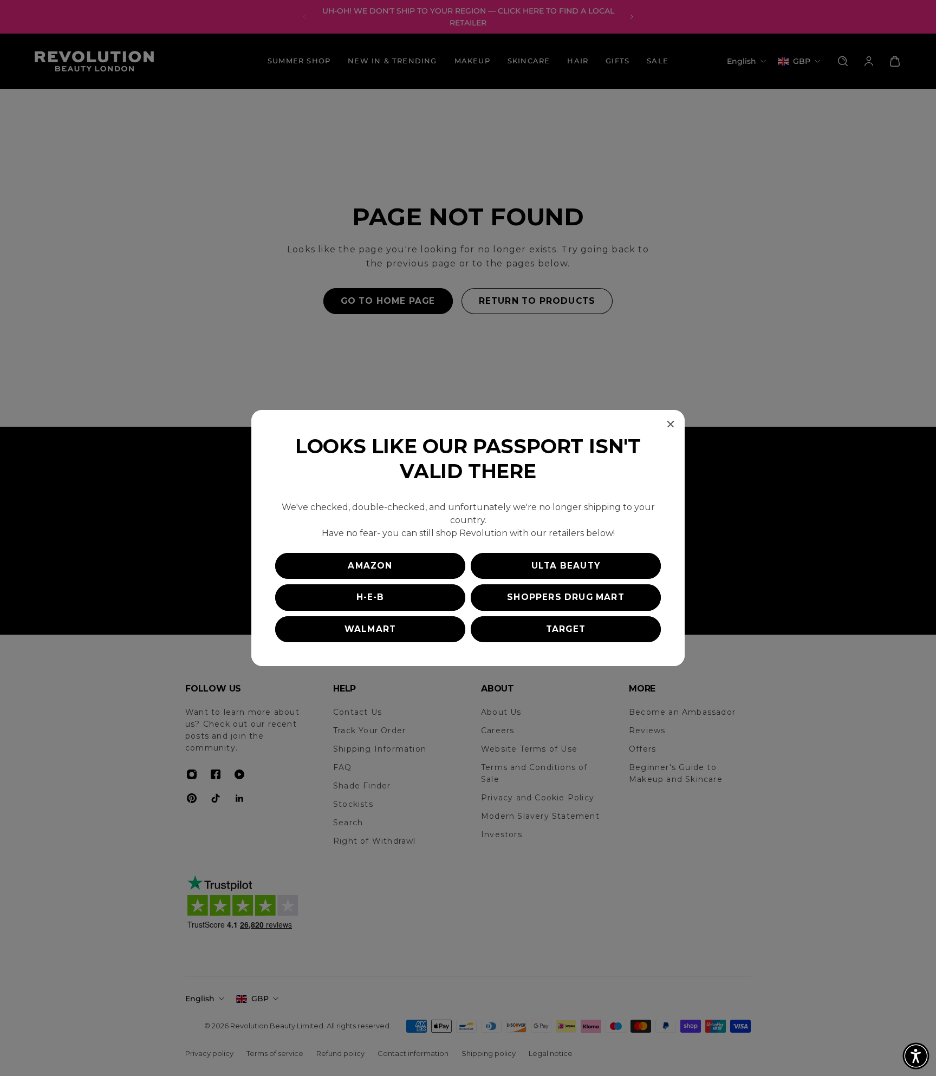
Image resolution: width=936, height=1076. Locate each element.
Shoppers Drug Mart (566, 597)
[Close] (670, 424)
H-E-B (370, 597)
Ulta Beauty (565, 565)
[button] (915, 1056)
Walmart (370, 629)
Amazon (370, 565)
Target (566, 629)
